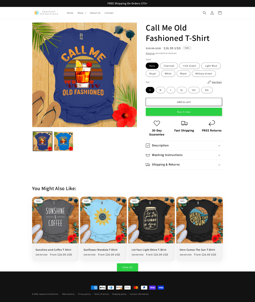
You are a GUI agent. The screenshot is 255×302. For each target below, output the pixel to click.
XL (181, 90)
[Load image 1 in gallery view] (42, 141)
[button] (81, 12)
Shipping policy (119, 294)
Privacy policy (84, 294)
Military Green (204, 73)
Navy (152, 65)
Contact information (139, 294)
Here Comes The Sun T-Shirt (197, 249)
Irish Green (189, 65)
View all (128, 267)
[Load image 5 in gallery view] (63, 141)
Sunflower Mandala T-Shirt (100, 249)
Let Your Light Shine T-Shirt (149, 249)
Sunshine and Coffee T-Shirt (53, 249)
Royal (152, 73)
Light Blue (211, 65)
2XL (194, 90)
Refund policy (68, 294)
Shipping (150, 53)
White (168, 73)
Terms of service (101, 294)
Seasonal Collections (48, 294)
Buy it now (183, 111)
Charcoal (169, 65)
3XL (207, 90)
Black (183, 73)
